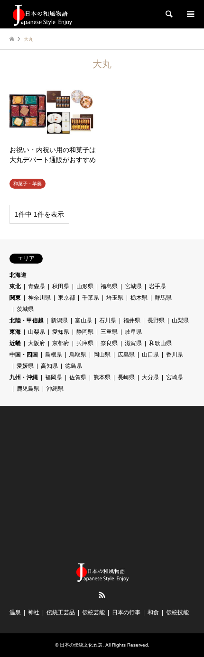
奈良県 (109, 343)
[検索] (168, 14)
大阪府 (36, 343)
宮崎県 (174, 377)
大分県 (150, 377)
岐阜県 (133, 331)
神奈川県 (39, 297)
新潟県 (59, 320)
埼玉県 (114, 297)
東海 (15, 331)
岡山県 (102, 354)
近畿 (15, 343)
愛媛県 (25, 366)
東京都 (66, 297)
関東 (15, 297)
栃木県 (139, 297)
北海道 (18, 275)
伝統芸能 (93, 612)
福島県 (109, 286)
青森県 (36, 286)
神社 (33, 612)
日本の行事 (126, 612)
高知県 (49, 366)
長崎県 (126, 377)
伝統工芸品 (60, 612)
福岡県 (53, 377)
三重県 (109, 331)
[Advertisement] (80, 484)
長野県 (156, 320)
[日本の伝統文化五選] (41, 14)
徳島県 (73, 366)
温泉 (15, 612)
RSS (102, 595)
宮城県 (133, 286)
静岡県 (84, 331)
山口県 (150, 354)
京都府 (60, 343)
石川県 (107, 320)
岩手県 (157, 286)
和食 (153, 612)
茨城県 (25, 309)
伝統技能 (177, 612)
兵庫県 (84, 343)
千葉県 (90, 297)
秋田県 (60, 286)
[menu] (190, 14)
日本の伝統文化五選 (81, 645)
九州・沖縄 (23, 377)
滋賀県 (133, 343)
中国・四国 (23, 354)
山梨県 (180, 320)
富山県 (83, 320)
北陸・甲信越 (26, 320)
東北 (15, 286)
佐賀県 (77, 377)
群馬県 (163, 297)
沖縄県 (55, 388)
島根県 (53, 354)
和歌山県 (160, 343)
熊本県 (102, 377)
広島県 (126, 354)
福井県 (131, 320)
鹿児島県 (28, 388)
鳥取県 (77, 354)
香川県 (174, 354)
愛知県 (60, 331)
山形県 (84, 286)
